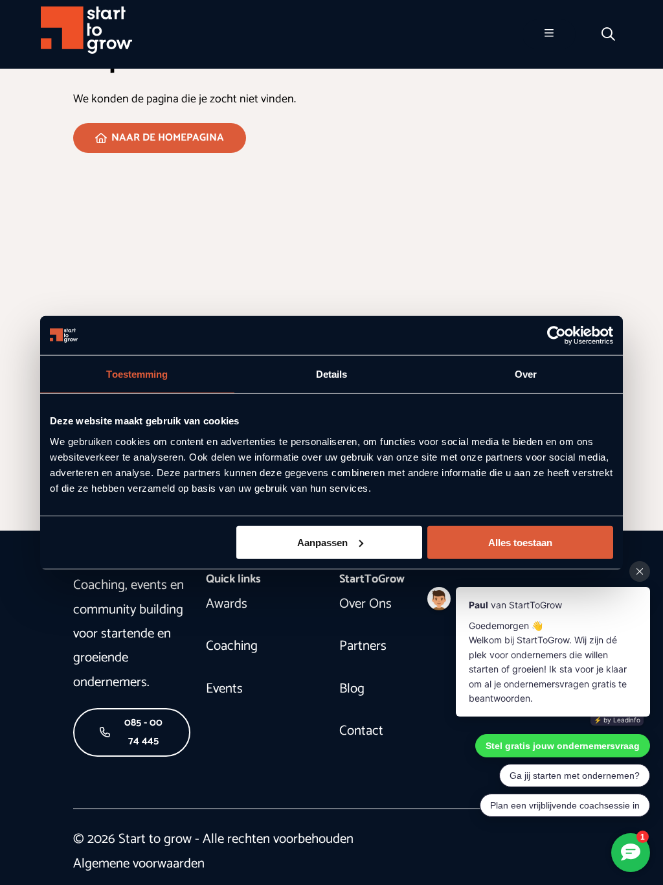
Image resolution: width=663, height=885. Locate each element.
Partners (363, 646)
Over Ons (365, 604)
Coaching (232, 646)
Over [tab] (526, 374)
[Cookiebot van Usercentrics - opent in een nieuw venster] (556, 335)
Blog (352, 689)
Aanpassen (322, 541)
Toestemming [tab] (137, 374)
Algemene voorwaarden (139, 864)
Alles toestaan (520, 541)
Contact (361, 731)
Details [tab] (332, 374)
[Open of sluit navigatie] (549, 34)
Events (224, 689)
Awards (226, 604)
